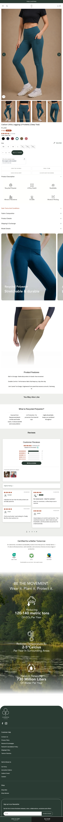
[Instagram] (6, 723)
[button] (2, 6)
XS (3, 146)
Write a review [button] (31, 463)
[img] (8, 492)
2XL (28, 146)
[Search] (7, 6)
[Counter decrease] (2, 152)
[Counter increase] (9, 152)
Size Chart (59, 142)
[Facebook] (2, 723)
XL (22, 146)
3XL (33, 146)
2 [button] (29, 531)
